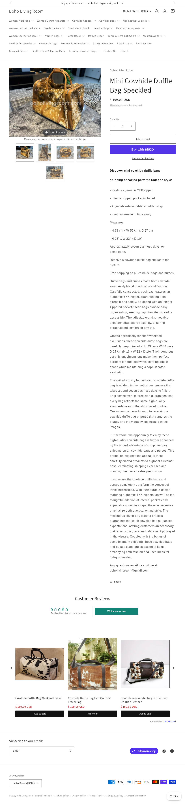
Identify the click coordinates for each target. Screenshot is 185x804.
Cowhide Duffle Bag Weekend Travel (38, 698)
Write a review (116, 611)
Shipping (114, 105)
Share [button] (117, 581)
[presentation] (11, 668)
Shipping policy (115, 795)
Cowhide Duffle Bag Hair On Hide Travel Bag (89, 700)
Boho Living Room (24, 795)
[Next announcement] (175, 3)
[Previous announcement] (10, 3)
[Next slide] (97, 103)
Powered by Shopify (43, 795)
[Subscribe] (70, 751)
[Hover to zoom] (55, 102)
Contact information (136, 795)
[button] (21, 20)
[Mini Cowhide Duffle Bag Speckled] (25, 153)
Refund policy (62, 795)
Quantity (114, 119)
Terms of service (96, 795)
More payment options (143, 158)
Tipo (165, 721)
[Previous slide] (12, 103)
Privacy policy (79, 795)
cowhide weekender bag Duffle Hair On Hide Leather (144, 700)
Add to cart (40, 713)
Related (172, 721)
